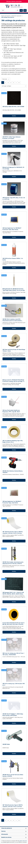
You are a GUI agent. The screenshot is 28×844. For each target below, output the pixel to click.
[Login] (25, 10)
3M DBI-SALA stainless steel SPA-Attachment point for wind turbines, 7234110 (12, 319)
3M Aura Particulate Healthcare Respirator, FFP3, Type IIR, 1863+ (11, 411)
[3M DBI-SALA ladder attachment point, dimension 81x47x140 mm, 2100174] (14, 553)
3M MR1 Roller (6, 744)
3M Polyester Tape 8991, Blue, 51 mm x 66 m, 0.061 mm (14, 198)
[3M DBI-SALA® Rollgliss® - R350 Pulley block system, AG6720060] (14, 705)
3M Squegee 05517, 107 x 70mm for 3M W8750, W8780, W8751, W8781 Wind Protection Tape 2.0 (13, 593)
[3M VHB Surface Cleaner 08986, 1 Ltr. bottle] (14, 250)
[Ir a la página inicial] (14, 6)
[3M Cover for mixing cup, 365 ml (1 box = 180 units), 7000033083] (14, 644)
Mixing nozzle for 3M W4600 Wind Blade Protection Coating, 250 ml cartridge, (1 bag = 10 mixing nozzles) (13, 380)
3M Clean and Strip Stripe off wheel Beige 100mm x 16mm (14, 350)
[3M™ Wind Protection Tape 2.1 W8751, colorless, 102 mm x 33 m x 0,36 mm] (14, 523)
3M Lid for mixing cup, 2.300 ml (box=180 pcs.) (14, 684)
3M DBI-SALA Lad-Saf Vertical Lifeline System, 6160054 (13, 775)
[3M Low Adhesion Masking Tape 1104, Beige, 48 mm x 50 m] (14, 432)
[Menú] (3, 10)
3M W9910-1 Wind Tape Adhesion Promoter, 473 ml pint (12, 137)
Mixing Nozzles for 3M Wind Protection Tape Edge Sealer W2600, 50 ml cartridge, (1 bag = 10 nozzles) (14, 289)
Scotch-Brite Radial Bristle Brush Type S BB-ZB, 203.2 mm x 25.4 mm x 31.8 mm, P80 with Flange (13, 623)
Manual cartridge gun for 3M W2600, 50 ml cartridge (13, 168)
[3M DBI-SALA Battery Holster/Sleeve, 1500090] (14, 462)
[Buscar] (17, 10)
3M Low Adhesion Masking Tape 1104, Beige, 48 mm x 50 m (13, 441)
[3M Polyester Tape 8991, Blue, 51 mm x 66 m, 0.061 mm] (14, 189)
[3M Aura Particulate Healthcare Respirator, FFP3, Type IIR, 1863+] (14, 401)
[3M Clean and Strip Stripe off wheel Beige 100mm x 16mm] (14, 341)
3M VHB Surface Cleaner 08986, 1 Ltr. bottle (13, 259)
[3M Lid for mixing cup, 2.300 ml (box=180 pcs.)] (14, 675)
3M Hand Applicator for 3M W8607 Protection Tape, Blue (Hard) (12, 228)
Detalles (14, 115)
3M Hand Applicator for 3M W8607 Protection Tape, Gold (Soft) (12, 502)
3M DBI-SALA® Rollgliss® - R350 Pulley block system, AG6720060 (13, 714)
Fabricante (4, 79)
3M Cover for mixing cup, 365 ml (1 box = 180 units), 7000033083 (13, 654)
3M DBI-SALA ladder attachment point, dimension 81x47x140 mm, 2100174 (13, 562)
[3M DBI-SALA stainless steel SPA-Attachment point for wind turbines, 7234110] (14, 310)
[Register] (21, 10)
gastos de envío (23, 840)
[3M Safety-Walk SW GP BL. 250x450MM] (14, 98)
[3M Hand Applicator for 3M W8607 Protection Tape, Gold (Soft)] (14, 493)
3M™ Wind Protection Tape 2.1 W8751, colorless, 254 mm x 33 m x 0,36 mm (13, 805)
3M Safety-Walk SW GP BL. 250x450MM (13, 106)
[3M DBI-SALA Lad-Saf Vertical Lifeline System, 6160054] (14, 766)
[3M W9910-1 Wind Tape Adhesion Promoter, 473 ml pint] (14, 128)
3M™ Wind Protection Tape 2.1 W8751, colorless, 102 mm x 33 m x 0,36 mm (13, 532)
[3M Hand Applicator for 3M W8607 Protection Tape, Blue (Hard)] (14, 219)
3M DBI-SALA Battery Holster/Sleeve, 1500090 (13, 471)
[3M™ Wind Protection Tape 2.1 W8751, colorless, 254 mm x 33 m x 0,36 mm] (14, 796)
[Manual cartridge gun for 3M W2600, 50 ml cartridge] (14, 159)
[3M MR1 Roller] (14, 736)
